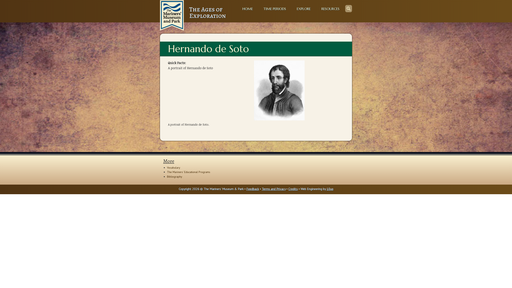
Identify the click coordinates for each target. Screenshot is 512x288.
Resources (330, 9)
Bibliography (174, 176)
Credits (293, 189)
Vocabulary (173, 167)
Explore (304, 9)
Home (247, 9)
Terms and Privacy (274, 189)
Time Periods (275, 9)
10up (330, 189)
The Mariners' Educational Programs (188, 172)
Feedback (252, 189)
